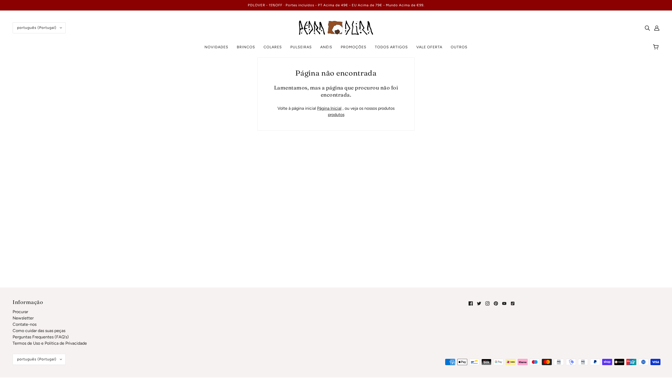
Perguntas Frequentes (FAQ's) (41, 336)
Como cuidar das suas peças (39, 330)
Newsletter (23, 318)
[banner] (336, 27)
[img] (647, 28)
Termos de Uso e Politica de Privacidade (50, 343)
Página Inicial (329, 108)
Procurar (20, 311)
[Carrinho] (657, 47)
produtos (336, 114)
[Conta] (657, 28)
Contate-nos (24, 324)
